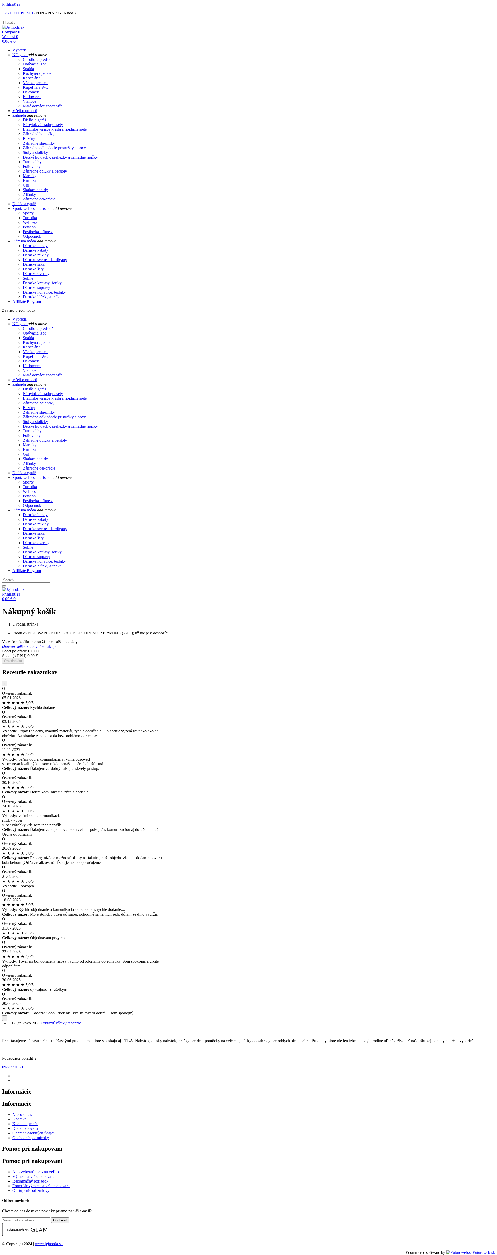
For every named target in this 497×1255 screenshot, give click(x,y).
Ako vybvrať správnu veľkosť (37, 1172)
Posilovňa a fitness (38, 231)
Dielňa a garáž (34, 120)
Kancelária (31, 78)
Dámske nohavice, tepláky (44, 292)
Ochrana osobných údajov (33, 1133)
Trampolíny (32, 162)
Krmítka (29, 180)
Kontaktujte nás (25, 1124)
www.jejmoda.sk (49, 1244)
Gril (26, 185)
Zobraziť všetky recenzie (60, 1023)
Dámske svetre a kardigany (45, 259)
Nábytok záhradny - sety (43, 124)
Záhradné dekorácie (39, 199)
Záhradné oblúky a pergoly (45, 171)
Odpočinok (32, 236)
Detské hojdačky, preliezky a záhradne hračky (60, 157)
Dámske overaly (36, 273)
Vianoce (29, 101)
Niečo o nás (22, 1114)
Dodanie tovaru (25, 1128)
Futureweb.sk (484, 1252)
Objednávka (13, 661)
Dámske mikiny (36, 255)
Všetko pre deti (35, 82)
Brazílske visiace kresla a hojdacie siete (55, 129)
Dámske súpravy (36, 287)
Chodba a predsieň (38, 59)
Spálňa (28, 68)
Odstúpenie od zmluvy (30, 1190)
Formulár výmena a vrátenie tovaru (41, 1186)
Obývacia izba (34, 64)
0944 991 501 (13, 1067)
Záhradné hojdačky (38, 134)
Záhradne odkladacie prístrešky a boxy (54, 148)
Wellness (30, 222)
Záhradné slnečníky (39, 143)
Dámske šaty (33, 269)
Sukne (28, 278)
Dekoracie (31, 92)
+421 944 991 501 (17, 13)
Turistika (30, 218)
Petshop (29, 227)
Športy (28, 213)
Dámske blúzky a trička (42, 297)
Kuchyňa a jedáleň (38, 73)
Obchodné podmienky (30, 1137)
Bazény (29, 138)
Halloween (32, 96)
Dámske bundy (35, 245)
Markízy (29, 176)
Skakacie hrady (35, 190)
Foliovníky (32, 166)
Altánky (29, 194)
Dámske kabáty (35, 250)
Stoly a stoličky (35, 152)
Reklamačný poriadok (30, 1181)
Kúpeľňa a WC (35, 87)
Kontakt (19, 1119)
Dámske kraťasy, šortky (42, 283)
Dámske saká (34, 264)
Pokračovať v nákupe (29, 646)
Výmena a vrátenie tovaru (33, 1176)
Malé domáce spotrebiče (42, 106)
